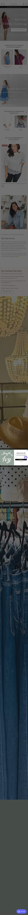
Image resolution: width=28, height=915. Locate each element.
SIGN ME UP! (21, 459)
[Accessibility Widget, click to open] (25, 457)
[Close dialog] (27, 450)
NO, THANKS (21, 461)
